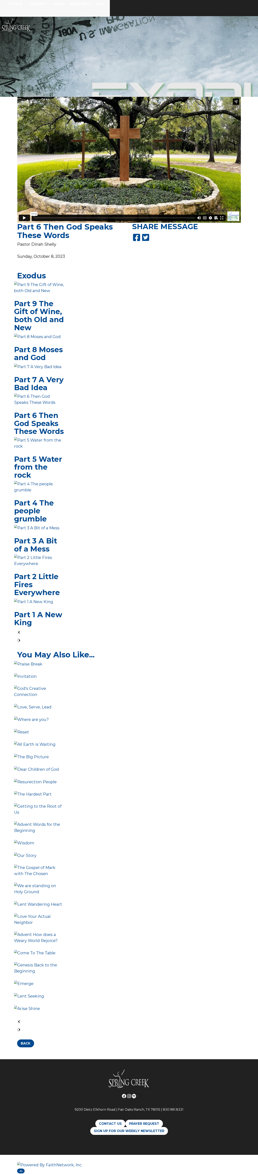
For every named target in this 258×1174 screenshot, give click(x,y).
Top (21, 1171)
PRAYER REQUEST (144, 1124)
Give (101, 4)
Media (58, 4)
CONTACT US (110, 1124)
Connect (37, 4)
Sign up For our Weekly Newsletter (129, 1131)
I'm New (15, 4)
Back (25, 1043)
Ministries (80, 4)
